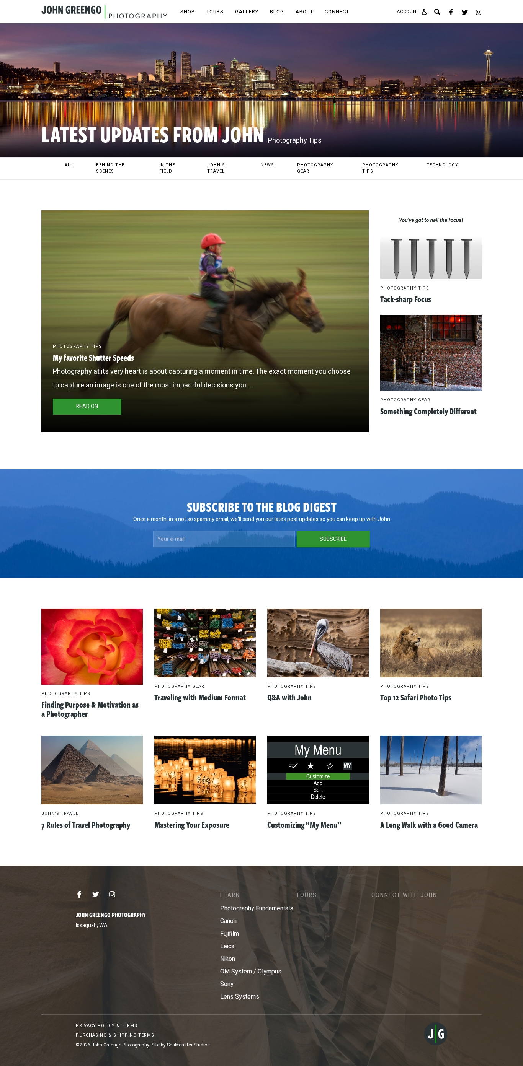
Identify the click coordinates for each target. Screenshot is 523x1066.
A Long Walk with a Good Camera (429, 824)
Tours (215, 11)
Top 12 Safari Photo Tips (415, 697)
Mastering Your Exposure (191, 824)
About (304, 11)
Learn (230, 895)
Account (408, 12)
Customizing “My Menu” (304, 824)
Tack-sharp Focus (405, 299)
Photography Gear (405, 400)
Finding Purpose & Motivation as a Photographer (90, 708)
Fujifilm (229, 933)
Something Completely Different (428, 411)
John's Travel (59, 813)
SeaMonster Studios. (189, 1045)
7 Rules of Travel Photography (85, 824)
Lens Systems (239, 996)
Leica (227, 946)
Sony (227, 984)
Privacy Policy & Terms (106, 1025)
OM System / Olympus (250, 971)
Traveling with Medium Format (200, 697)
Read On (87, 406)
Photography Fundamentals (256, 908)
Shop (187, 11)
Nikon (227, 958)
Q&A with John (289, 697)
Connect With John (404, 895)
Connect (337, 11)
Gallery (246, 11)
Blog (277, 11)
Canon (228, 921)
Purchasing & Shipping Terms (115, 1035)
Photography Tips (77, 346)
